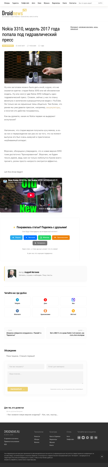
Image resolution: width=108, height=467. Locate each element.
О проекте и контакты (11, 438)
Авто (33, 3)
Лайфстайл (25, 3)
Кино (39, 3)
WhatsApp (46, 237)
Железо (36, 442)
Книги (65, 3)
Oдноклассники (61, 237)
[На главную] (20, 12)
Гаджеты (15, 3)
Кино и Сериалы (55, 436)
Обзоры (7, 3)
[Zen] (83, 437)
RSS (5, 444)
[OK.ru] (91, 437)
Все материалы (8, 46)
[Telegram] (79, 437)
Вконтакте (31, 237)
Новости (37, 436)
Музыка (46, 3)
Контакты (72, 3)
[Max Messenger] (87, 437)
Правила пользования (11, 441)
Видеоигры (56, 3)
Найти (100, 3)
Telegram (18, 237)
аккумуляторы (53, 107)
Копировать (41, 243)
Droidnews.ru (12, 431)
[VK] (95, 437)
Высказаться (18, 389)
